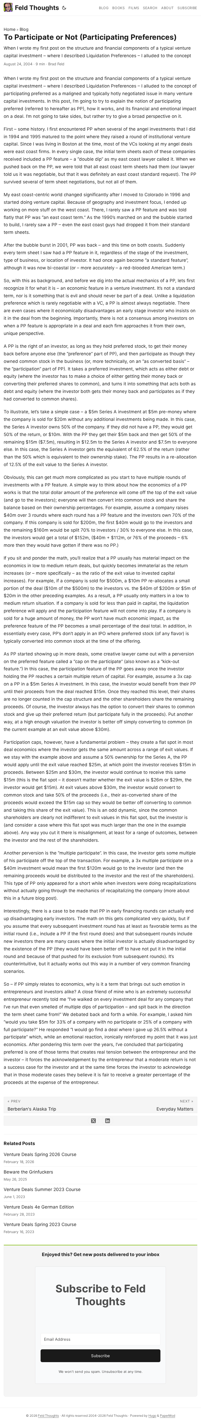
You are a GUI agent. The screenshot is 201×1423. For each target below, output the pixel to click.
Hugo (152, 1416)
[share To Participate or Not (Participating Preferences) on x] (93, 1120)
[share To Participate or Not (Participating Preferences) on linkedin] (107, 1120)
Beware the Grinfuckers (28, 1172)
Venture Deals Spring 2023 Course (40, 1224)
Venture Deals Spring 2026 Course (40, 1154)
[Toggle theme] (64, 8)
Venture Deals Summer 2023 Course (42, 1189)
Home (9, 29)
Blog (24, 29)
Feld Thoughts (37, 7)
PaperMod (167, 1416)
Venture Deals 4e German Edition (39, 1207)
